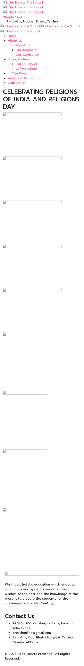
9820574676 (13, 16)
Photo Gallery (18, 59)
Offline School (27, 68)
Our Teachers (26, 50)
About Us (15, 40)
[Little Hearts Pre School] (23, 2)
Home (12, 36)
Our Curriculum (27, 54)
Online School (26, 64)
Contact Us (16, 82)
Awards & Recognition (25, 78)
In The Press (17, 73)
